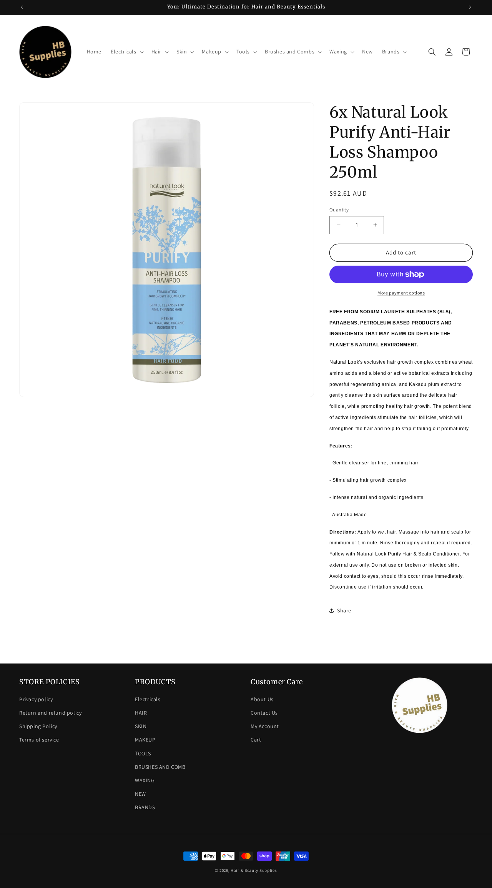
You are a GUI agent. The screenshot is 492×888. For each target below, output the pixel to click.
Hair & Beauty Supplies (254, 870)
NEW (140, 793)
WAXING (145, 780)
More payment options (401, 293)
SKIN (140, 726)
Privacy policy (36, 699)
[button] (126, 51)
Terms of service (39, 739)
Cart (256, 739)
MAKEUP (145, 739)
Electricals (148, 699)
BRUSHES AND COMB (160, 766)
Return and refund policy (50, 712)
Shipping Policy (38, 726)
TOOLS (143, 753)
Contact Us (264, 712)
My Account (265, 726)
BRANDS (145, 807)
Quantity (339, 209)
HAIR (141, 712)
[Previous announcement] (21, 7)
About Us (262, 699)
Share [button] (344, 610)
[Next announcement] (470, 7)
